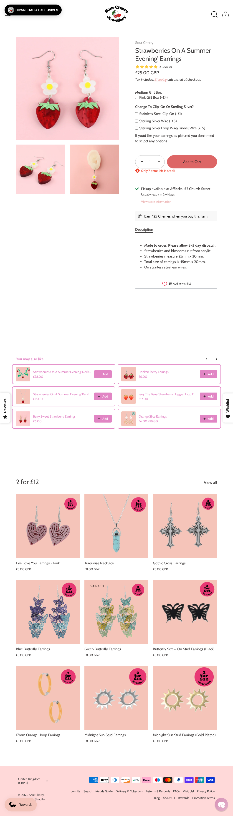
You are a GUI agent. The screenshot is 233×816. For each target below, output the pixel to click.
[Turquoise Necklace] (116, 526)
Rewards (183, 798)
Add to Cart (192, 162)
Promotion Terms (203, 798)
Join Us (76, 791)
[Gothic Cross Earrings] (185, 526)
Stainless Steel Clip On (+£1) (160, 114)
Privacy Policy (206, 791)
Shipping (160, 79)
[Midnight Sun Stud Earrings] (116, 698)
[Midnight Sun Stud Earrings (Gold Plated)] (185, 698)
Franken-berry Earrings (154, 372)
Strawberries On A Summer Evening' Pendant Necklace (62, 394)
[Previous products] (206, 359)
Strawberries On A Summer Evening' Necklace (62, 372)
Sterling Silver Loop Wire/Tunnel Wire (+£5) (172, 128)
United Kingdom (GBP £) (29, 781)
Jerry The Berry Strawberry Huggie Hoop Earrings (168, 394)
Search (88, 791)
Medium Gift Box (148, 92)
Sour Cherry (144, 42)
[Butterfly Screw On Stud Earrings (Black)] (185, 612)
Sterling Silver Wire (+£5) (158, 121)
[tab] (146, 229)
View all (210, 482)
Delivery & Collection (129, 791)
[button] (33, 10)
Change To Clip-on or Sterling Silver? (164, 107)
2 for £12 (27, 482)
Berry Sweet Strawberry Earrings (54, 416)
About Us (169, 798)
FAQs (176, 791)
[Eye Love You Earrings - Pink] (48, 526)
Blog (157, 798)
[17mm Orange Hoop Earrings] (48, 698)
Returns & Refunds (158, 791)
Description (144, 229)
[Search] (214, 15)
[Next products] (216, 359)
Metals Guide (104, 791)
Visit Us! (188, 791)
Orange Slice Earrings (153, 416)
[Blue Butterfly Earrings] (48, 612)
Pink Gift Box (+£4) (153, 97)
